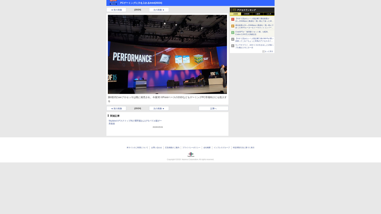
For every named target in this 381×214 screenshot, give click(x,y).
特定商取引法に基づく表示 (243, 148)
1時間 (235, 14)
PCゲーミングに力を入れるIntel (137, 3)
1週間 (258, 14)
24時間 (246, 14)
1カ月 (269, 14)
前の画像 (118, 10)
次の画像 (157, 10)
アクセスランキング (246, 10)
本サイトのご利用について (137, 148)
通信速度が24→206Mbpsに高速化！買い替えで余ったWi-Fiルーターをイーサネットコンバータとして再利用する (254, 27)
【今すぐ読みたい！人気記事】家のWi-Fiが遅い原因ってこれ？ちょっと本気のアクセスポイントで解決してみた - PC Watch (254, 41)
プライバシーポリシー (191, 148)
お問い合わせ (156, 148)
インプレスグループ (222, 148)
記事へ (213, 108)
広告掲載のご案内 (172, 148)
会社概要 (207, 148)
